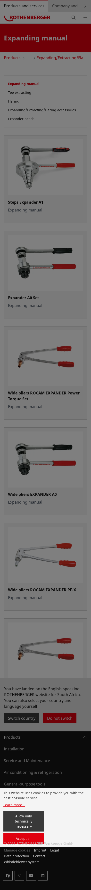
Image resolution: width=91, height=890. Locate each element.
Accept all (24, 838)
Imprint (40, 850)
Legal (54, 850)
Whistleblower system (22, 862)
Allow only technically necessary (23, 821)
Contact (39, 856)
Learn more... (14, 805)
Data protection (16, 856)
